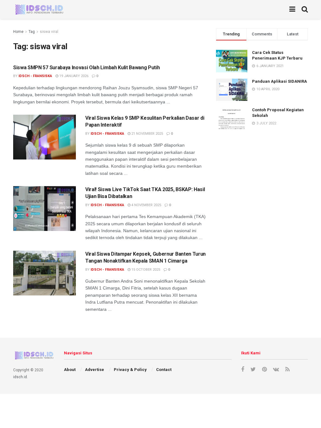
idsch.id (20, 377)
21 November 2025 (146, 134)
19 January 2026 (73, 76)
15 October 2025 (145, 270)
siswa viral (49, 31)
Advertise (94, 369)
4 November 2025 (145, 205)
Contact (163, 369)
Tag (32, 31)
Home (18, 31)
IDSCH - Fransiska (35, 76)
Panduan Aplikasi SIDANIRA (279, 81)
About (70, 369)
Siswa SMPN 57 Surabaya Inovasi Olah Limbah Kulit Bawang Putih (86, 67)
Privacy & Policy (130, 369)
